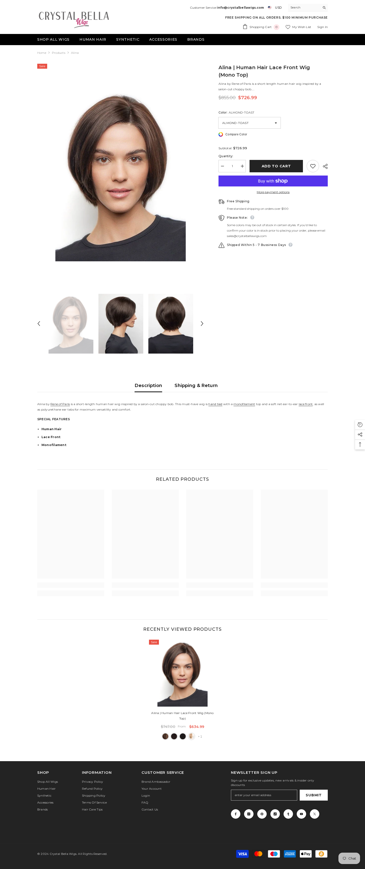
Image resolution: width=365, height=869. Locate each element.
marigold (191, 736)
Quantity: (226, 156)
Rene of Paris (60, 404)
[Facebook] (235, 814)
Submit (314, 795)
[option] (120, 174)
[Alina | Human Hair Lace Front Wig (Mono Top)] (182, 673)
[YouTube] (301, 814)
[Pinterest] (262, 814)
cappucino (174, 736)
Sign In (322, 27)
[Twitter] (314, 814)
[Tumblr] (288, 814)
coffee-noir (182, 736)
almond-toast (165, 736)
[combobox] (304, 7)
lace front (306, 404)
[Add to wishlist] (313, 166)
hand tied (215, 404)
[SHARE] (323, 166)
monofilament (244, 404)
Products (58, 53)
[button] (38, 323)
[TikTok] (275, 814)
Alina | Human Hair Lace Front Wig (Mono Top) (182, 715)
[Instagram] (249, 814)
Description (148, 385)
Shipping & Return (196, 385)
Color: (236, 112)
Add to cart (276, 166)
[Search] (308, 7)
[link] (70, 585)
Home (41, 53)
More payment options (273, 192)
